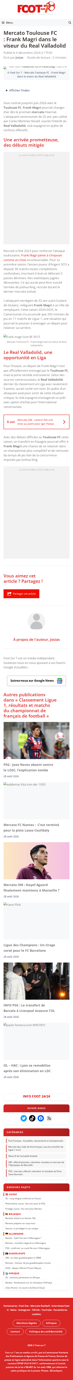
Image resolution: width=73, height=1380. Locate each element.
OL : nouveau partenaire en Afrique (22, 1277)
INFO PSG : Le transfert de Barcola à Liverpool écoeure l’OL (29, 1008)
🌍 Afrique (12, 1273)
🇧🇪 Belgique (13, 1214)
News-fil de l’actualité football (22, 1156)
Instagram (24, 1309)
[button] (70, 22)
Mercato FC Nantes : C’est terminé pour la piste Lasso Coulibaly (31, 827)
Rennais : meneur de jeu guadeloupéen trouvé (28, 1263)
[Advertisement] (36, 199)
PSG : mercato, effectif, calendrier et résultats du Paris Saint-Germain (35, 1173)
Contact (15, 1331)
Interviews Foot (60, 1305)
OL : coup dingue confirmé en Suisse (23, 1198)
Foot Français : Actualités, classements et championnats (35, 1140)
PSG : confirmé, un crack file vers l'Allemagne (27, 1248)
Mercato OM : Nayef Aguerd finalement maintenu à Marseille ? (32, 887)
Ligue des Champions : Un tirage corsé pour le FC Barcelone (29, 947)
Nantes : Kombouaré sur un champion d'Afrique (28, 1282)
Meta (13, 1309)
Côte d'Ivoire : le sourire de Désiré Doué (25, 1287)
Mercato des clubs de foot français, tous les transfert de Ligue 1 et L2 (35, 1148)
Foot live (24, 1305)
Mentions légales (26, 1323)
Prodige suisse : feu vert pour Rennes (23, 1208)
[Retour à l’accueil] (36, 8)
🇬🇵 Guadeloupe (15, 1253)
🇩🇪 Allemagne (14, 1233)
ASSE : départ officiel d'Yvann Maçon (23, 1268)
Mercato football (40, 1305)
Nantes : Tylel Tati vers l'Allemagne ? (23, 1238)
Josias (55, 639)
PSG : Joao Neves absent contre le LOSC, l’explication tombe (28, 767)
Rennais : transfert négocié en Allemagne (25, 1243)
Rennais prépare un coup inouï (20, 1223)
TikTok (36, 1309)
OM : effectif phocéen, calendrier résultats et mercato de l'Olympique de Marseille (36, 1164)
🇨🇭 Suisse (11, 1194)
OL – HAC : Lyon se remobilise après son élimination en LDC (27, 1068)
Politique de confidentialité (45, 1331)
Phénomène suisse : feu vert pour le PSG (25, 1203)
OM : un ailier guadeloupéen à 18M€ (23, 1257)
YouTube (46, 1309)
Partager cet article (24, 593)
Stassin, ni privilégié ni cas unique (21, 1228)
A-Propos (51, 1323)
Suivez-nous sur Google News (32, 680)
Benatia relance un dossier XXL (20, 1218)
